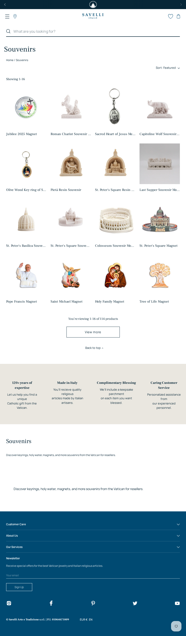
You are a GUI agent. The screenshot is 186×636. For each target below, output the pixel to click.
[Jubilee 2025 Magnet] (26, 108)
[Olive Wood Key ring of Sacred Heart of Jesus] (26, 163)
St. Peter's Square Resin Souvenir (115, 190)
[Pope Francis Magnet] (26, 275)
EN (90, 619)
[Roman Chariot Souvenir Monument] (71, 108)
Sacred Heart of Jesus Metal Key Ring (115, 134)
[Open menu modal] (7, 16)
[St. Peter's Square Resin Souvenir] (115, 163)
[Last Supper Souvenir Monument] (160, 163)
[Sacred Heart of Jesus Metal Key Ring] (115, 108)
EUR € (84, 619)
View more (93, 332)
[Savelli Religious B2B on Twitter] (135, 603)
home (9, 60)
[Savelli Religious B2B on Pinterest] (93, 603)
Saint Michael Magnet (67, 301)
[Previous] (5, 4)
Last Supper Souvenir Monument (160, 190)
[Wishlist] (170, 16)
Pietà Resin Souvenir (66, 190)
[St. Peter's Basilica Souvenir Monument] (26, 219)
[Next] (181, 4)
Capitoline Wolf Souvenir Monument (160, 134)
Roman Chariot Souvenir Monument (71, 134)
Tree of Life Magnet (154, 301)
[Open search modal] (162, 16)
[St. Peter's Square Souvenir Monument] (71, 219)
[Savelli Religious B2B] (92, 16)
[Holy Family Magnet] (115, 275)
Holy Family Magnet (109, 301)
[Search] (8, 31)
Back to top (93, 348)
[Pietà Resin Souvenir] (71, 163)
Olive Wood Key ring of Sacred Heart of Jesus (26, 190)
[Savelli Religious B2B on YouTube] (177, 603)
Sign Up (19, 587)
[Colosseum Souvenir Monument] (115, 219)
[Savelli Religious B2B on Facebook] (51, 603)
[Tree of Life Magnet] (160, 275)
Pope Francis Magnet (21, 301)
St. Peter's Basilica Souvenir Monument (26, 246)
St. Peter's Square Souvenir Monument (71, 246)
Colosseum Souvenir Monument (115, 246)
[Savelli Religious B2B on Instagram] (9, 603)
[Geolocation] (15, 16)
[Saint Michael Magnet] (71, 275)
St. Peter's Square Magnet (159, 246)
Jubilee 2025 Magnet (21, 134)
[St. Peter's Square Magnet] (160, 219)
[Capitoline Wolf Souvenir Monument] (160, 108)
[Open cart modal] (178, 16)
